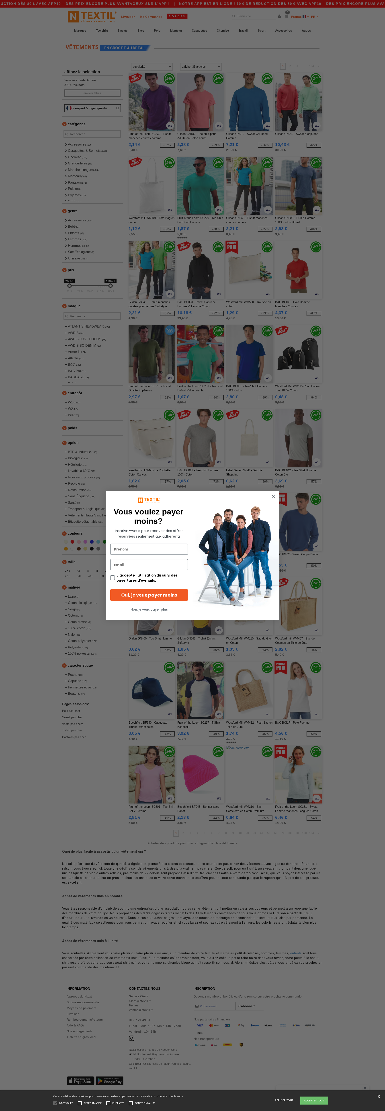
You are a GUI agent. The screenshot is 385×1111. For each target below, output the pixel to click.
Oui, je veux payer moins (149, 595)
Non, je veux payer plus (149, 609)
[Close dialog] (274, 496)
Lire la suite (176, 1096)
